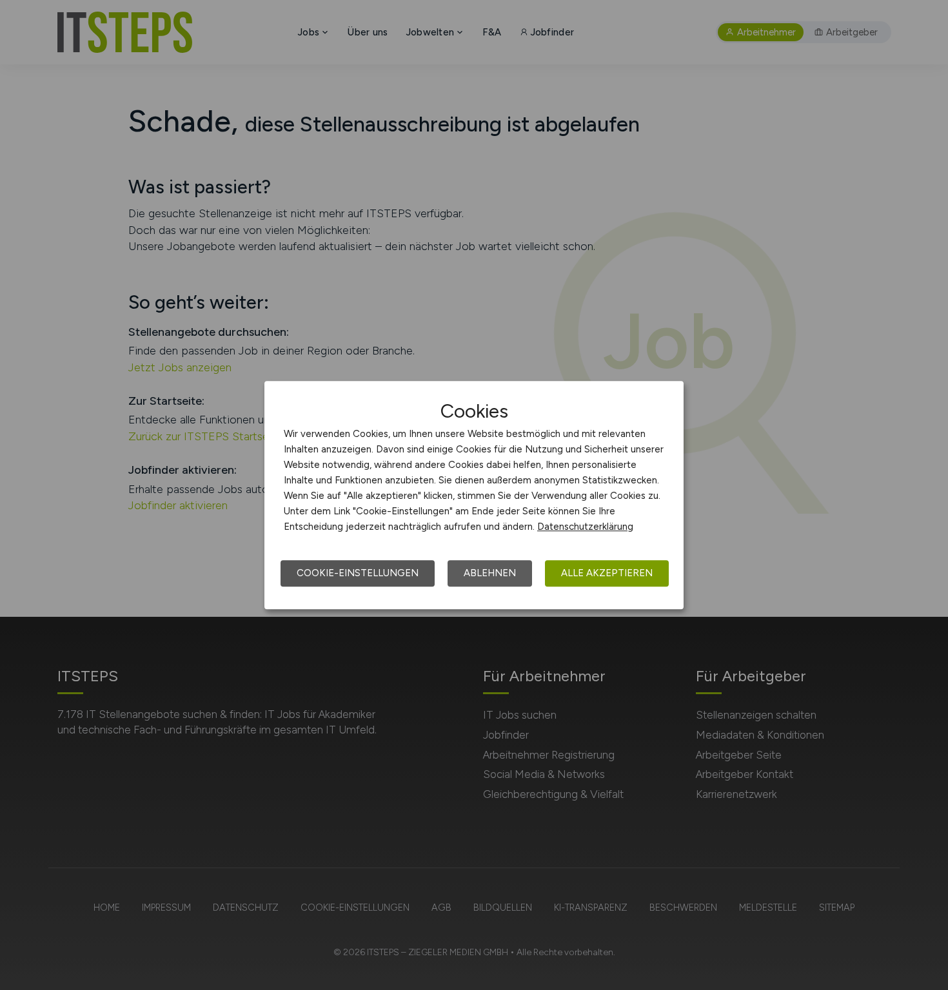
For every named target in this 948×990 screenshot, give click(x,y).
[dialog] (474, 495)
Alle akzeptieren (607, 573)
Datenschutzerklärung (585, 526)
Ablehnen (490, 573)
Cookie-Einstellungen (358, 573)
